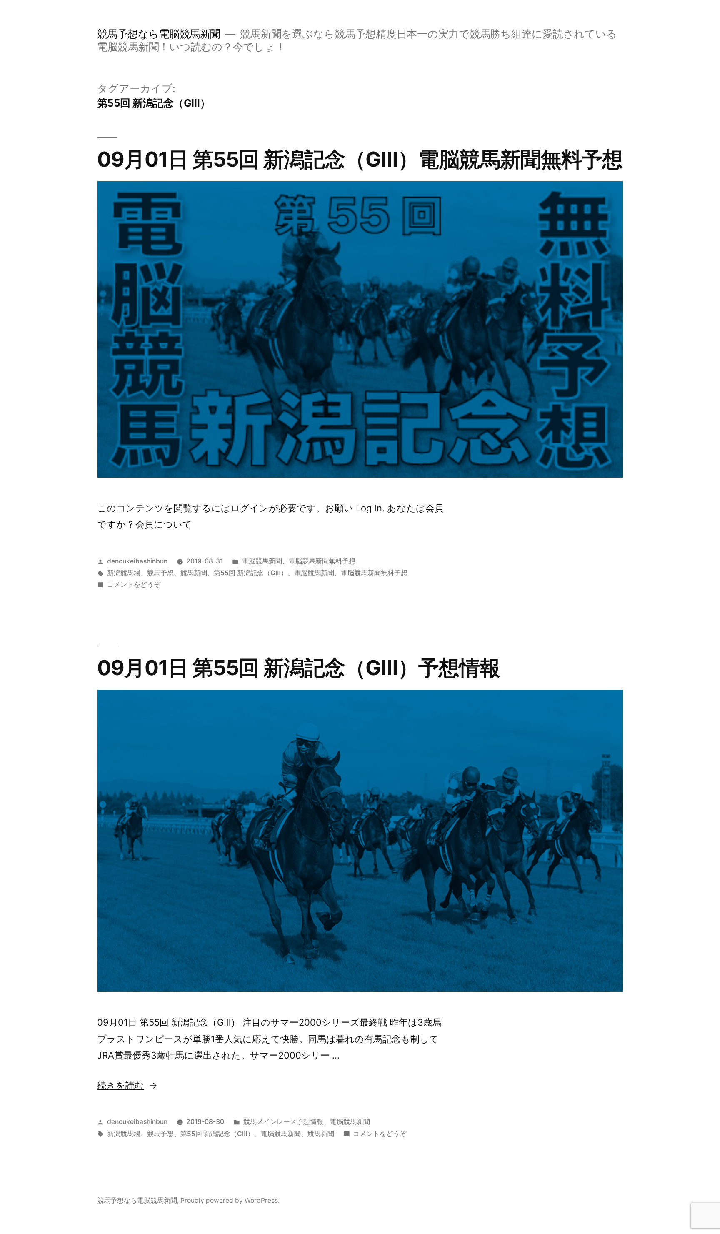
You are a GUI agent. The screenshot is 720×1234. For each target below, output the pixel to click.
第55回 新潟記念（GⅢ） (251, 573)
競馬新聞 (193, 573)
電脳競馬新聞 (262, 561)
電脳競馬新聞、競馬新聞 (297, 1134)
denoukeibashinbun (137, 561)
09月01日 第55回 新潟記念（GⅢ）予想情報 (298, 667)
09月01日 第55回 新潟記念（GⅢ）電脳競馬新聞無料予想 (359, 159)
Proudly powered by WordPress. (230, 1200)
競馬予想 (160, 573)
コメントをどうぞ (133, 584)
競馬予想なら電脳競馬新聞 (158, 34)
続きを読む (120, 1085)
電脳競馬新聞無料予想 (322, 561)
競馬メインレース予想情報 (283, 1122)
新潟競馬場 (123, 573)
